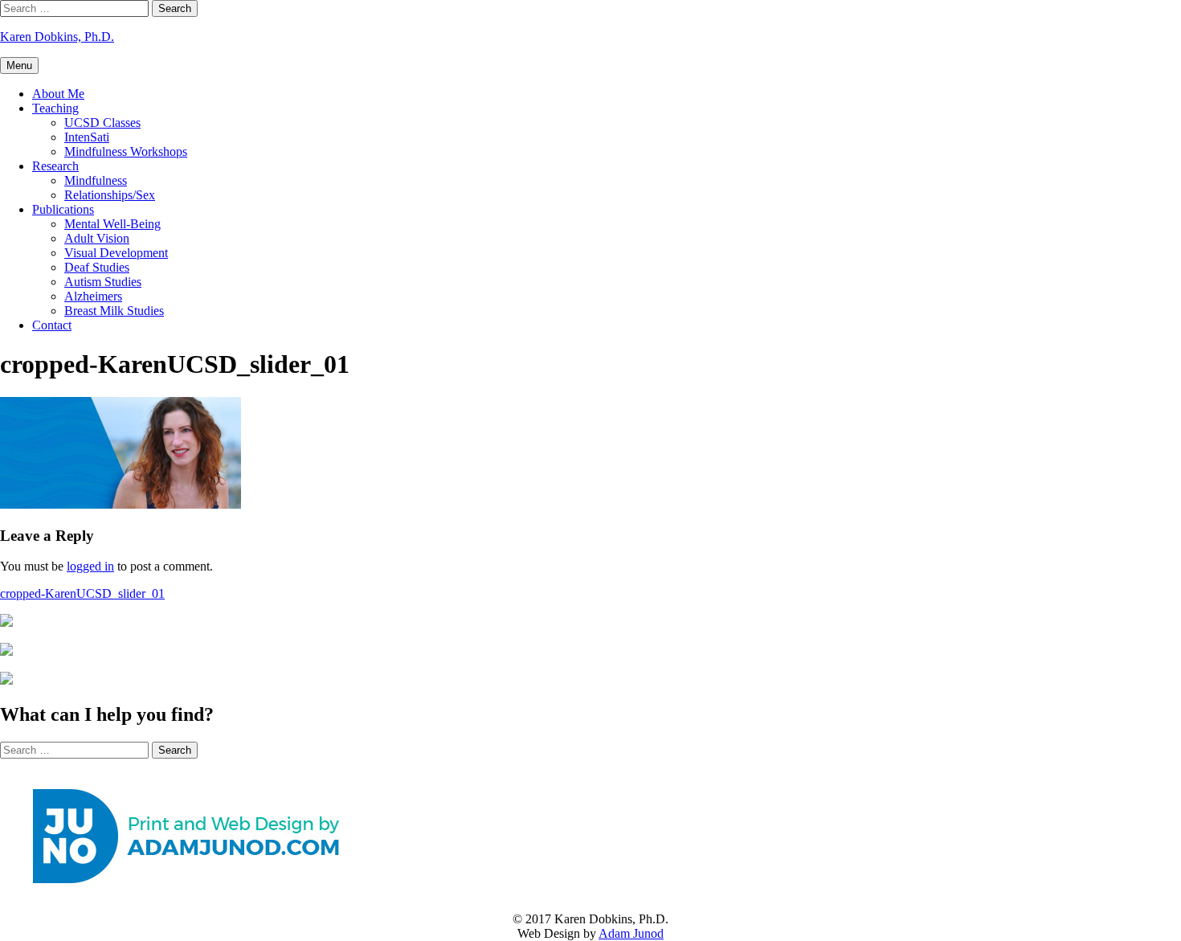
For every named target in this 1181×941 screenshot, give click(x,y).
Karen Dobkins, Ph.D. (57, 36)
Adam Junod (631, 933)
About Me (58, 93)
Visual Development (116, 253)
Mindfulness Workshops (125, 151)
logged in (90, 566)
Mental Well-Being (112, 224)
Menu (19, 65)
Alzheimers (93, 296)
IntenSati (86, 137)
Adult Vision (96, 238)
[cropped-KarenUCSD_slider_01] (120, 504)
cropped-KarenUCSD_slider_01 (82, 593)
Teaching (55, 108)
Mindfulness (95, 180)
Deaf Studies (96, 267)
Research (55, 166)
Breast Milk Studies (114, 310)
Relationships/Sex (109, 195)
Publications (63, 209)
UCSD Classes (102, 122)
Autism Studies (102, 281)
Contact (52, 325)
